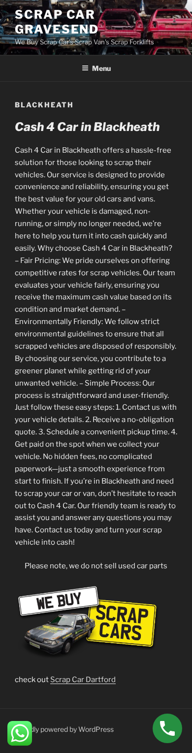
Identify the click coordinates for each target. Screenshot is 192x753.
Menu (101, 68)
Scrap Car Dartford (83, 679)
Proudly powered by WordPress (64, 729)
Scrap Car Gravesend (57, 21)
